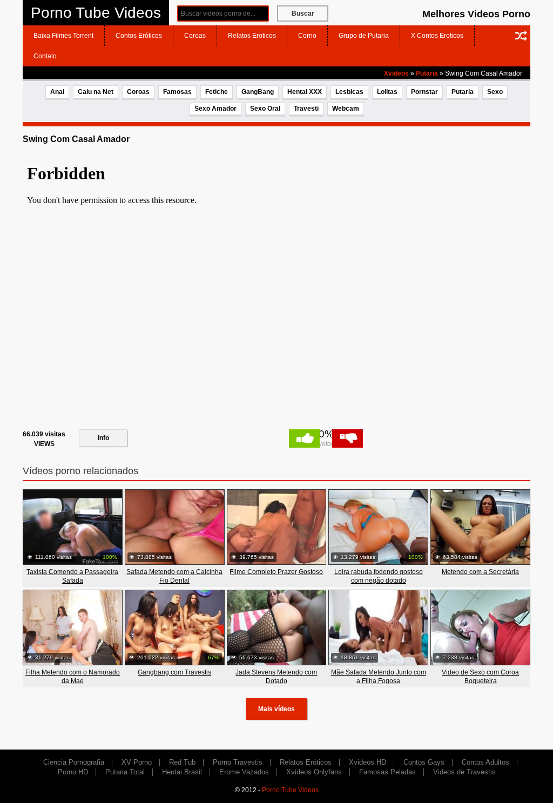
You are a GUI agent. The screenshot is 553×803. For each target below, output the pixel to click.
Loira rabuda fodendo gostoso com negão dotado (378, 576)
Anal (57, 92)
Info (103, 438)
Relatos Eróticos (306, 762)
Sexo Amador (215, 108)
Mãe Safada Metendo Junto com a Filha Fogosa (378, 677)
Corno (307, 35)
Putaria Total (125, 772)
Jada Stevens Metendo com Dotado (276, 677)
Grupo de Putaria (364, 35)
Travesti (306, 108)
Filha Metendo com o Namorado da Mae (72, 677)
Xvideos (396, 73)
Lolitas (387, 92)
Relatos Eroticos (252, 35)
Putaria (427, 73)
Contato (45, 56)
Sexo (495, 92)
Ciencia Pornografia (73, 762)
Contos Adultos (485, 762)
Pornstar (424, 92)
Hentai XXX (304, 92)
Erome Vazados (244, 772)
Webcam (345, 108)
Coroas (195, 35)
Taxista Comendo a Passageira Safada (72, 576)
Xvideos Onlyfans (314, 772)
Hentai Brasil (182, 772)
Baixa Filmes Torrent (63, 35)
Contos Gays (423, 762)
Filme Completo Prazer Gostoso (276, 572)
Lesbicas (349, 92)
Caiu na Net (95, 92)
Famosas (177, 92)
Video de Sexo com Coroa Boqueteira (480, 677)
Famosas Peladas (387, 772)
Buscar (303, 13)
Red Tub (182, 762)
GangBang (257, 92)
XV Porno (137, 762)
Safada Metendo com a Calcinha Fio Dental (174, 576)
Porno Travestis (237, 762)
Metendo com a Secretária (480, 572)
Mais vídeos (276, 709)
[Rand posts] (521, 35)
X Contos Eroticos (437, 35)
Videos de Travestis (464, 772)
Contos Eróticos (139, 35)
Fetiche (216, 92)
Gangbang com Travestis (174, 672)
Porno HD (73, 772)
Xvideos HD (367, 762)
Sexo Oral (265, 108)
